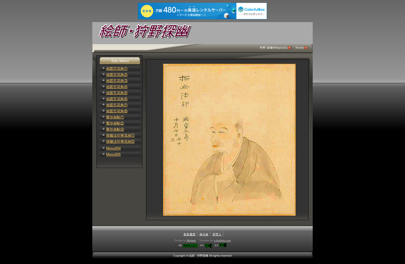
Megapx (191, 240)
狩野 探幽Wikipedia (274, 47)
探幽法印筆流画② (120, 141)
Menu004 (113, 148)
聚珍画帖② (115, 123)
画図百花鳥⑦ (117, 105)
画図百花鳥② (117, 75)
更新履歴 (189, 234)
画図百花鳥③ (117, 81)
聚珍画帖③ (115, 129)
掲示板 (204, 234)
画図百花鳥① (117, 69)
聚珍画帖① (115, 117)
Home (300, 47)
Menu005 (113, 154)
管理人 (217, 234)
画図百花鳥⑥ (117, 99)
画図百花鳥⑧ (117, 111)
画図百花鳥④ (117, 87)
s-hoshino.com (222, 240)
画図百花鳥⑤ (117, 93)
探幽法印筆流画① (120, 135)
